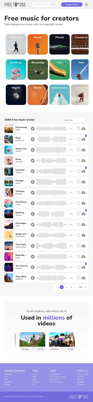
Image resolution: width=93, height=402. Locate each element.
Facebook (81, 384)
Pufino (18, 130)
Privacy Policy (55, 379)
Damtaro (19, 215)
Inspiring (7, 382)
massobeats (20, 236)
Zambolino (19, 279)
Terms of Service (56, 382)
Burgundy (19, 194)
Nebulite (19, 268)
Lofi (5, 377)
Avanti (18, 204)
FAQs (35, 377)
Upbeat (7, 384)
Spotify (80, 379)
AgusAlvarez (20, 247)
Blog (34, 379)
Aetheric (19, 151)
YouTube (80, 377)
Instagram (81, 382)
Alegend (19, 172)
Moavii (18, 183)
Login (35, 374)
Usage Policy (55, 374)
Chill (6, 379)
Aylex (18, 226)
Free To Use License (57, 377)
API (34, 384)
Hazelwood (20, 140)
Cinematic (8, 374)
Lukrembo (19, 162)
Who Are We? (82, 374)
